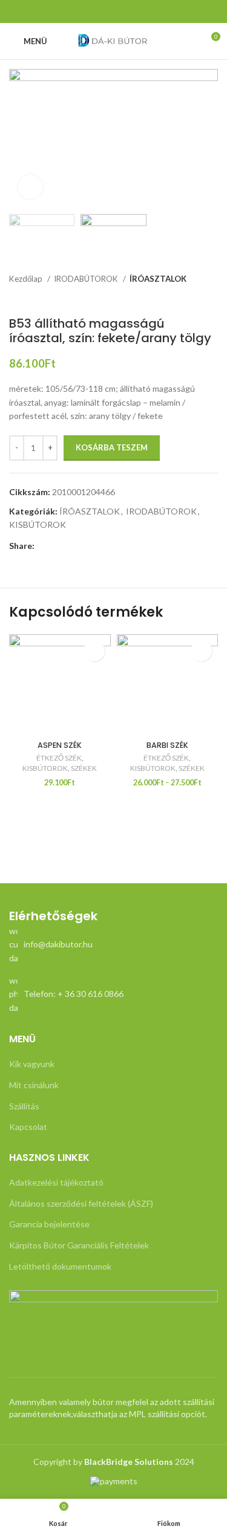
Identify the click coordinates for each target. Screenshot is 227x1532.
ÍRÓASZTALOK (158, 279)
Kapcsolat (28, 1126)
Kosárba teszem (112, 447)
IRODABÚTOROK (87, 279)
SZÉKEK (84, 768)
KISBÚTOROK (37, 524)
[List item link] (113, 944)
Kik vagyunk (31, 1064)
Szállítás (24, 1106)
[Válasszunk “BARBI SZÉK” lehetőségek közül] (201, 650)
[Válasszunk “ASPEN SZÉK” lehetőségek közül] (94, 650)
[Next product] (212, 298)
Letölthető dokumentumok (60, 1266)
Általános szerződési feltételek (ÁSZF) (81, 1203)
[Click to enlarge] (30, 187)
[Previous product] (188, 298)
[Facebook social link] (114, 11)
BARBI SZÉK (167, 745)
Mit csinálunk (34, 1085)
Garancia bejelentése (49, 1224)
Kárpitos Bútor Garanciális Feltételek (79, 1245)
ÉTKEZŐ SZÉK (59, 757)
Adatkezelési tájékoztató (56, 1182)
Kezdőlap (26, 279)
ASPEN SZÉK (60, 745)
